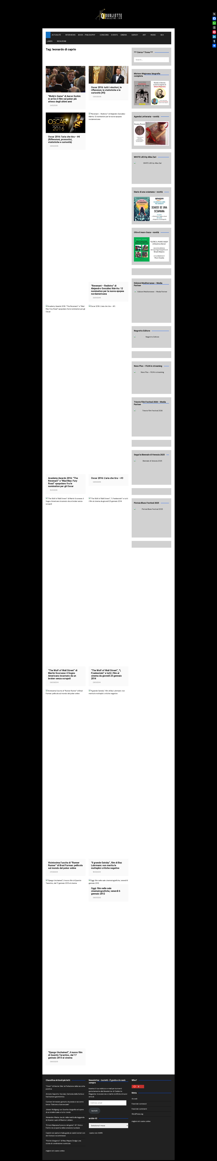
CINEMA (123, 35)
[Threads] (214, 27)
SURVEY (135, 35)
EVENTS (114, 35)
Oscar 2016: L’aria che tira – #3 (107, 478)
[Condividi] (214, 45)
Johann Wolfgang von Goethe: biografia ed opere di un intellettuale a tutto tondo (65, 1110)
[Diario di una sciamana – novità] (151, 209)
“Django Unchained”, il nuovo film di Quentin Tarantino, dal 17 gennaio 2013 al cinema (65, 1055)
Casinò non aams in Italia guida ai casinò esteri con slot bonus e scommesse (65, 1134)
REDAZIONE (61, 41)
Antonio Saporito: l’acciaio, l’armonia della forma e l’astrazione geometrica (65, 1095)
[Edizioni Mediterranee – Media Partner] (151, 304)
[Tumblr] (214, 41)
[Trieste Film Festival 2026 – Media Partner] (151, 421)
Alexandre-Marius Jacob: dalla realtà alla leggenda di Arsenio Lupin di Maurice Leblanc (65, 1118)
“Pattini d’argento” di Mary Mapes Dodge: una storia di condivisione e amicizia (63, 1142)
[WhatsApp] (214, 23)
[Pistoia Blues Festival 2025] (151, 521)
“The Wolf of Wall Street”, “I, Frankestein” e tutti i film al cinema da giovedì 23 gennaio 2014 (106, 674)
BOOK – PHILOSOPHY (86, 35)
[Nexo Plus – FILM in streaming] (151, 381)
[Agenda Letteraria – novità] (151, 133)
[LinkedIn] (214, 36)
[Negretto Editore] (151, 340)
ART (144, 35)
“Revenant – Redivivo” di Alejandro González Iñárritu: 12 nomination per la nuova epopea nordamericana (107, 289)
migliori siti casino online (55, 1151)
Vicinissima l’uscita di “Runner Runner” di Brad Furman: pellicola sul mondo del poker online (65, 865)
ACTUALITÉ (56, 35)
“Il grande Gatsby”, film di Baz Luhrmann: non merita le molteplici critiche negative (106, 865)
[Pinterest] (214, 32)
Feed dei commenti (139, 1109)
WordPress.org (137, 1114)
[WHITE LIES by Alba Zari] (151, 171)
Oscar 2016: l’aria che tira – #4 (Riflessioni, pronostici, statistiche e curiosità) (64, 139)
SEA (162, 35)
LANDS (49, 41)
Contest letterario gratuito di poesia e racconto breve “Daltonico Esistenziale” (65, 1103)
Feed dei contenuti (139, 1104)
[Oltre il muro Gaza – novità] (151, 249)
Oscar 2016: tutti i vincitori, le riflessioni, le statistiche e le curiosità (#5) (106, 90)
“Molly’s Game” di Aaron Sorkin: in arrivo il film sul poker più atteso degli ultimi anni (64, 99)
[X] (214, 14)
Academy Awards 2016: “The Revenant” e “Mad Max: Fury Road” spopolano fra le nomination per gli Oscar (63, 482)
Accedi (134, 1099)
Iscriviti (94, 1110)
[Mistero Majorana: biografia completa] (151, 93)
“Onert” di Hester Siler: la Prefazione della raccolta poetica (65, 1087)
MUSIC (153, 35)
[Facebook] (214, 18)
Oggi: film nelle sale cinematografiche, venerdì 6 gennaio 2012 (105, 891)
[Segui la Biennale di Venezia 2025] (151, 470)
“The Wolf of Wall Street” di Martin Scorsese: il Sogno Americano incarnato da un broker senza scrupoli (62, 674)
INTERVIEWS (70, 35)
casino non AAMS (96, 1133)
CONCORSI (104, 35)
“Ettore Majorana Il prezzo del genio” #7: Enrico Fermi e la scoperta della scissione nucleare (64, 1126)
